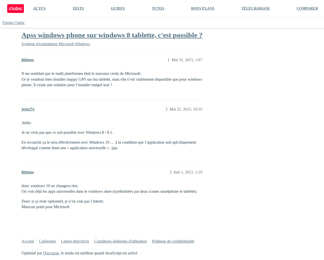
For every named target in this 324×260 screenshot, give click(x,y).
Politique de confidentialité (173, 241)
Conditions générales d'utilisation (120, 241)
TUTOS (158, 8)
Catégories (47, 241)
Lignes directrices (75, 241)
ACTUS (39, 8)
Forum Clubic (14, 22)
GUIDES (118, 8)
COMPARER (307, 8)
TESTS (78, 8)
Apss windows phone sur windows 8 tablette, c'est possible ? (112, 35)
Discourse (51, 253)
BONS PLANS (202, 8)
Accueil (28, 241)
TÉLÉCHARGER (255, 8)
